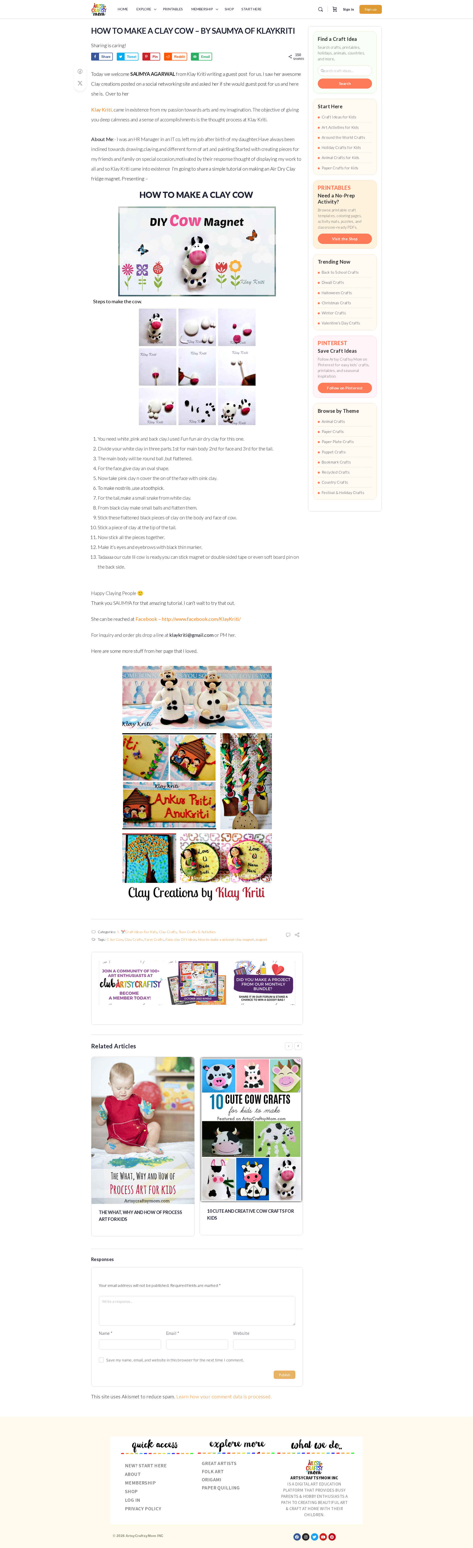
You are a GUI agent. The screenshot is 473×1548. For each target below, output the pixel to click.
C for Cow (115, 939)
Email (172, 1333)
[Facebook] (297, 1537)
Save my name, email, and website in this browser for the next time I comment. (175, 1359)
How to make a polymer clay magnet (226, 939)
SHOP (131, 1491)
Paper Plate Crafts (338, 441)
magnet (261, 939)
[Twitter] (314, 1537)
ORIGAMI (211, 1479)
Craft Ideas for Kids (339, 117)
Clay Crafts (168, 932)
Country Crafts (335, 482)
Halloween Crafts (337, 292)
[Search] (320, 9)
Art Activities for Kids (340, 127)
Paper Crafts (333, 431)
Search (345, 83)
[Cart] (335, 9)
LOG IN (132, 1500)
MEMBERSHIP (140, 1483)
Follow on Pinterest (345, 388)
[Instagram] (305, 1537)
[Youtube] (323, 1537)
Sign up (371, 9)
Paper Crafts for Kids (340, 168)
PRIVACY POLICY (143, 1508)
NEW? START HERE (146, 1465)
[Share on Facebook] (80, 71)
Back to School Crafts (340, 272)
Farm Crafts (154, 939)
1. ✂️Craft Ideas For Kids (137, 932)
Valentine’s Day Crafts (341, 323)
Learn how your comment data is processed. (224, 1396)
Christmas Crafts (336, 303)
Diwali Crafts (333, 282)
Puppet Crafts (334, 452)
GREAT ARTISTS (219, 1463)
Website (241, 1333)
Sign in (348, 9)
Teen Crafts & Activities (197, 932)
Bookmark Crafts (336, 462)
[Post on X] (80, 83)
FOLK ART (213, 1471)
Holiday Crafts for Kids (341, 147)
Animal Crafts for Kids (340, 157)
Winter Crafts (334, 313)
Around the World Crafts (343, 137)
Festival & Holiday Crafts (343, 492)
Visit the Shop (345, 239)
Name (105, 1333)
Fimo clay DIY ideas (181, 939)
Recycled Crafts (336, 472)
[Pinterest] (332, 1537)
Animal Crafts (333, 421)
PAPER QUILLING (221, 1487)
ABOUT (133, 1474)
